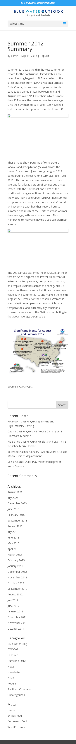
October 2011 (16, 628)
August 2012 (15, 594)
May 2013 (13, 543)
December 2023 (17, 503)
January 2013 (15, 566)
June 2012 (13, 606)
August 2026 (15, 492)
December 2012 (17, 571)
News (11, 666)
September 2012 (17, 588)
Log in (11, 710)
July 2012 (13, 600)
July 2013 (13, 532)
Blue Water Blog (17, 644)
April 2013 (13, 549)
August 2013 (15, 526)
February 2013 (16, 560)
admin (14, 55)
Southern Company (19, 689)
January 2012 (15, 611)
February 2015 (16, 515)
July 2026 (13, 498)
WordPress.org (16, 727)
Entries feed (15, 715)
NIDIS (11, 678)
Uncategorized (16, 695)
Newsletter (14, 672)
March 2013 (15, 554)
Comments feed (17, 721)
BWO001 (13, 649)
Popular (44, 55)
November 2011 (17, 623)
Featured (13, 655)
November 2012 (17, 577)
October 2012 (16, 583)
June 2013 (13, 537)
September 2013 (17, 520)
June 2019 (13, 509)
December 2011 (17, 617)
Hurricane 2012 (17, 661)
